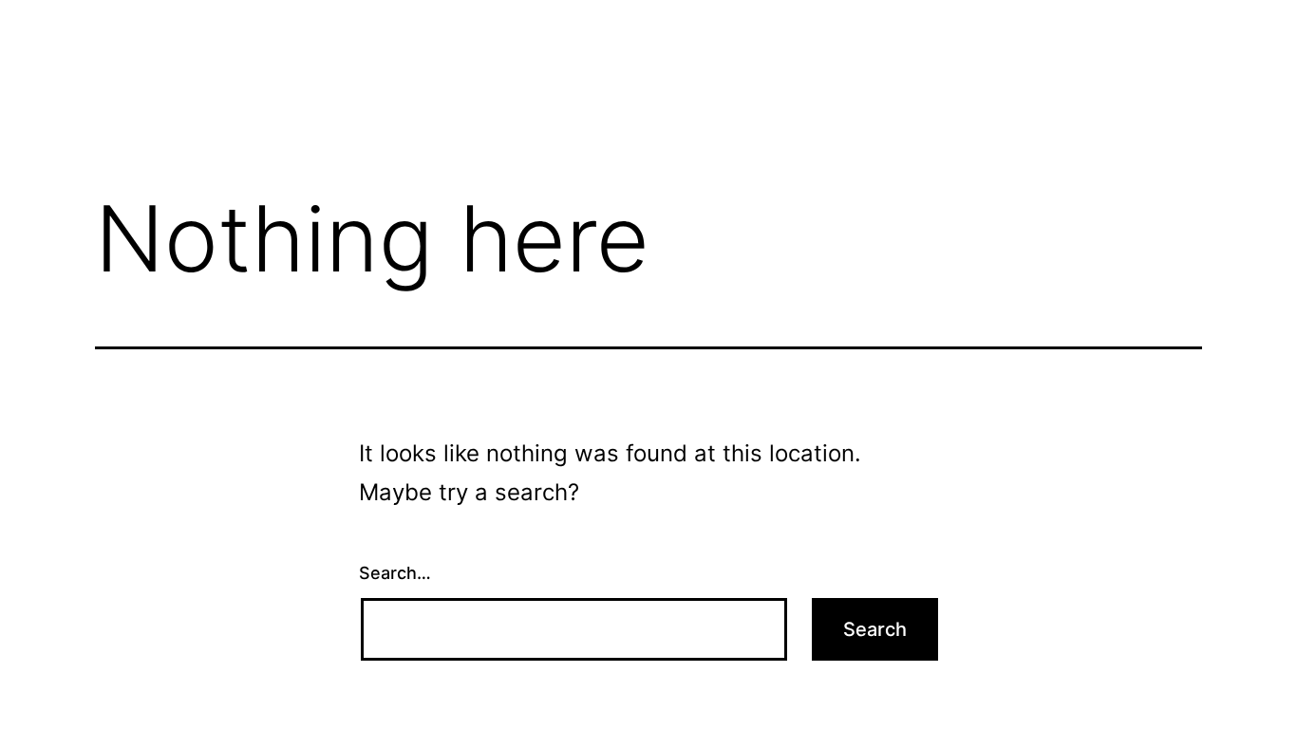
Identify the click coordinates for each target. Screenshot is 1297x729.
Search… (395, 573)
